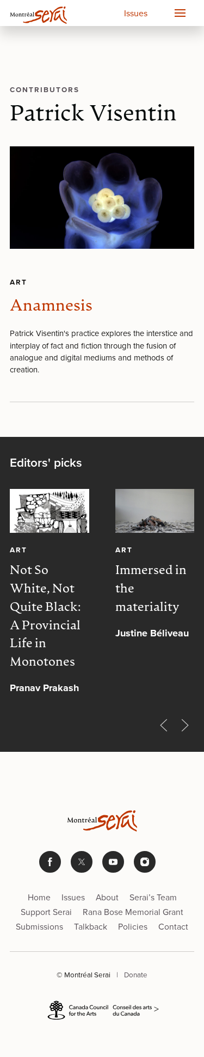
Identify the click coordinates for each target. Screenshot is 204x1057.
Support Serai (46, 912)
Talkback (90, 926)
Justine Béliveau (152, 633)
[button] (179, 13)
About (107, 897)
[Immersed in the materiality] (155, 511)
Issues (135, 13)
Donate (135, 974)
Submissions (39, 926)
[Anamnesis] (102, 197)
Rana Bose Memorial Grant (133, 912)
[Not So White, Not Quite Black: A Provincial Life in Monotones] (49, 511)
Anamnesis (51, 306)
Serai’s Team (153, 897)
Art (18, 281)
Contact (173, 926)
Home (39, 897)
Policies (132, 926)
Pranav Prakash (44, 688)
